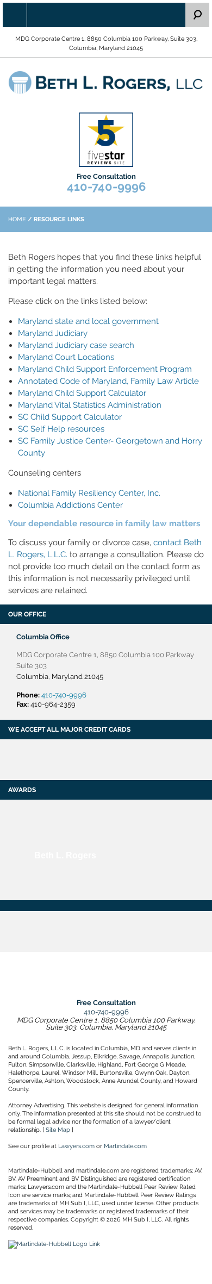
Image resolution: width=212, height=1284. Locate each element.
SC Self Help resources (61, 429)
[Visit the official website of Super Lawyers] (65, 879)
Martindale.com (125, 1146)
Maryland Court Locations (66, 357)
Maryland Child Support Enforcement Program (105, 369)
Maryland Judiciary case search (76, 345)
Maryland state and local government (88, 321)
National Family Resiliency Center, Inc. (89, 493)
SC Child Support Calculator (70, 417)
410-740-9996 (106, 186)
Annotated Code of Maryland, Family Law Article (108, 381)
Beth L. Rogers (65, 855)
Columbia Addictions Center (70, 505)
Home (17, 219)
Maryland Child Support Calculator (82, 393)
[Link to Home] (106, 82)
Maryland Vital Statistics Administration (89, 405)
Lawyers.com (76, 1146)
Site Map (58, 1129)
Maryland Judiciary (53, 333)
